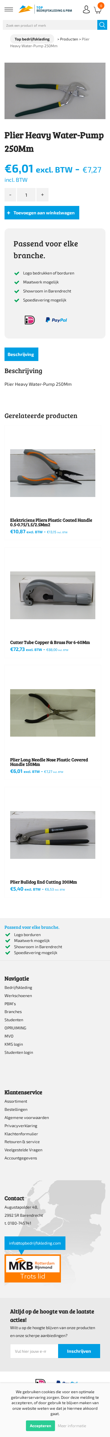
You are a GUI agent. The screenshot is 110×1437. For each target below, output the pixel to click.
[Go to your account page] (86, 14)
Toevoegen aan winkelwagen (44, 212)
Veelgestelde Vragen (23, 1149)
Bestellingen (16, 1109)
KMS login (14, 1044)
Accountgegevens (21, 1157)
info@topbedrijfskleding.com (35, 1243)
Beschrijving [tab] (21, 354)
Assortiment (16, 1101)
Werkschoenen (18, 995)
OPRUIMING (15, 1027)
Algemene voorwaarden (27, 1117)
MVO (9, 1036)
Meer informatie (72, 1425)
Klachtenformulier (21, 1133)
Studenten (14, 1019)
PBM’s (10, 1003)
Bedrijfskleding (18, 987)
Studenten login (19, 1052)
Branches (13, 1011)
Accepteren (40, 1425)
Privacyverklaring (21, 1125)
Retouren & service (22, 1141)
